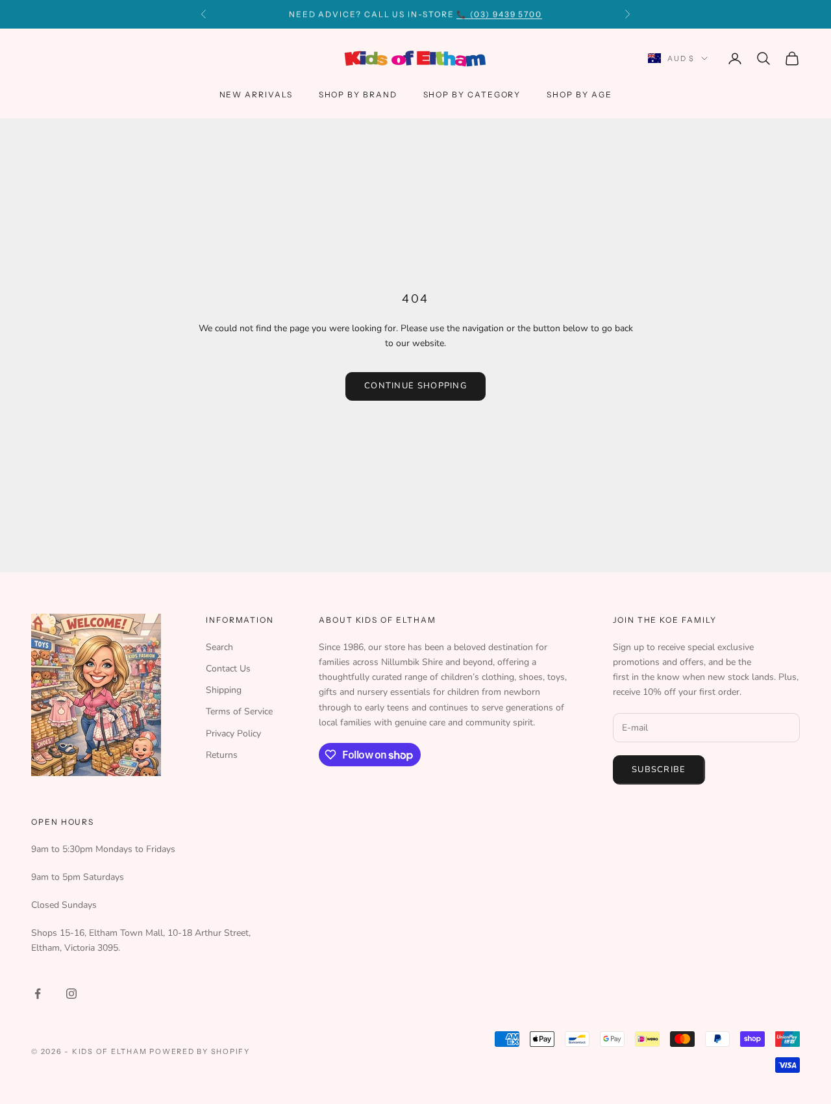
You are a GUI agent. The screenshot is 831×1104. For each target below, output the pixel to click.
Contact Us (228, 668)
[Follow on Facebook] (37, 993)
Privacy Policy (233, 733)
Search (219, 647)
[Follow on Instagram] (71, 993)
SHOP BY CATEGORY (472, 94)
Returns (222, 755)
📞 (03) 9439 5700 (499, 14)
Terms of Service (239, 711)
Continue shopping (415, 386)
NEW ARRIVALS (256, 94)
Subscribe (659, 769)
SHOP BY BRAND (358, 94)
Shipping (224, 690)
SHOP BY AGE (579, 94)
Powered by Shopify (199, 1051)
